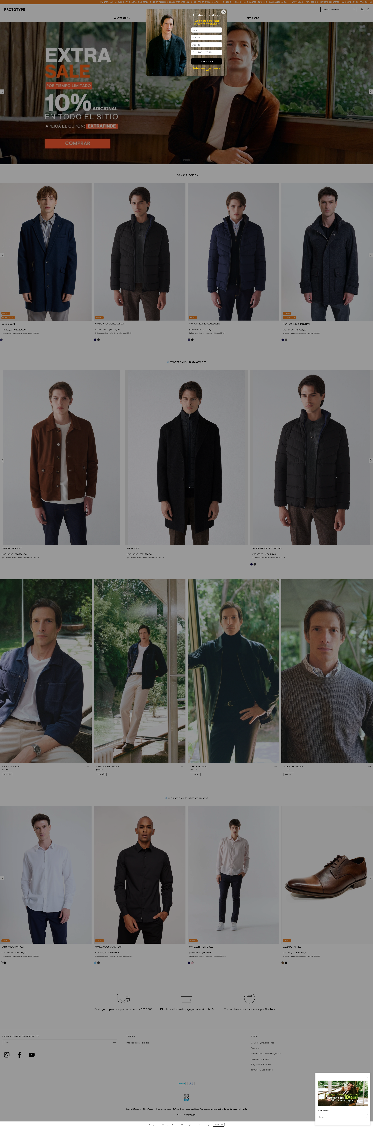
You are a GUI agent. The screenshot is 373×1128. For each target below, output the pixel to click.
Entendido (218, 1125)
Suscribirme (206, 61)
